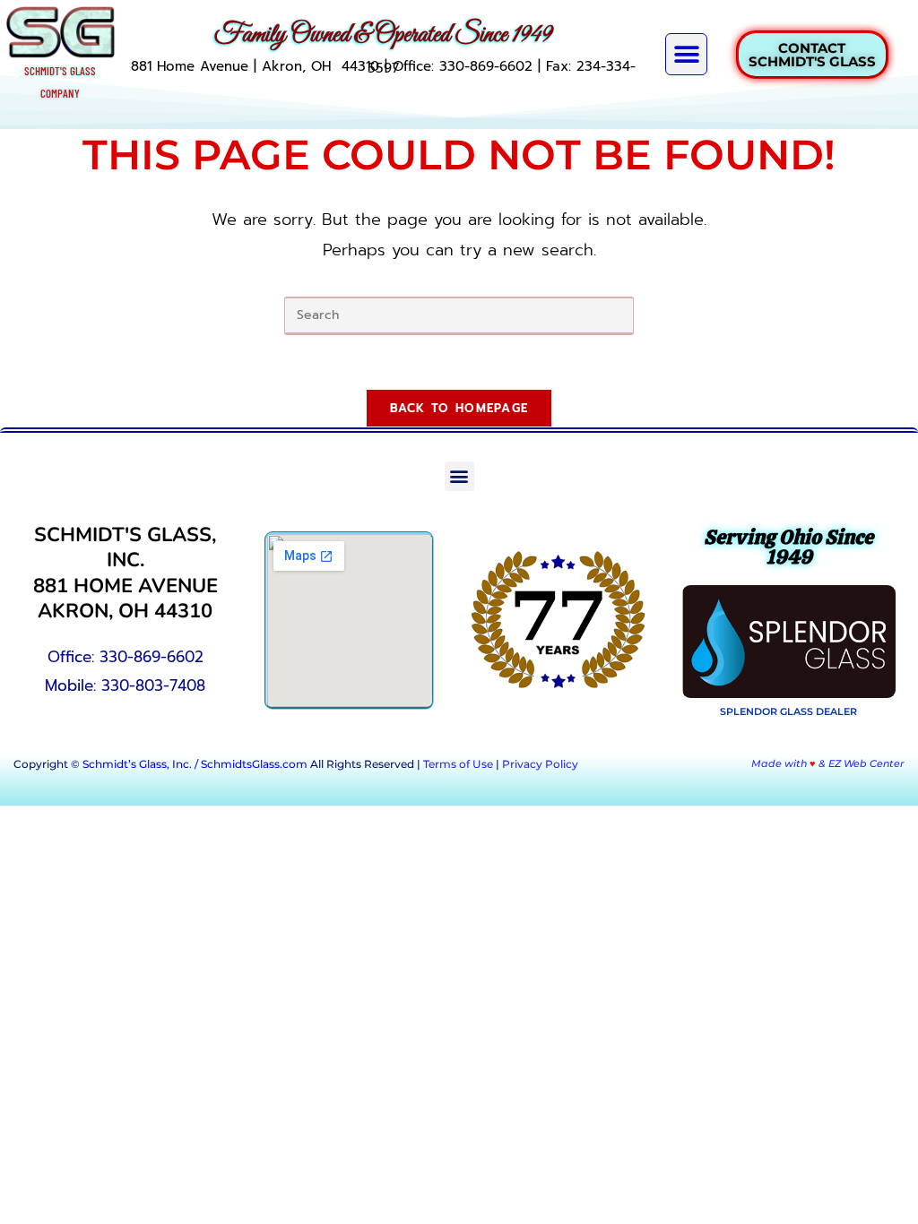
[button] (686, 54)
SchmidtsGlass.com (254, 764)
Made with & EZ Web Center (828, 763)
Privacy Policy (540, 764)
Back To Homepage (459, 408)
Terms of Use (458, 764)
